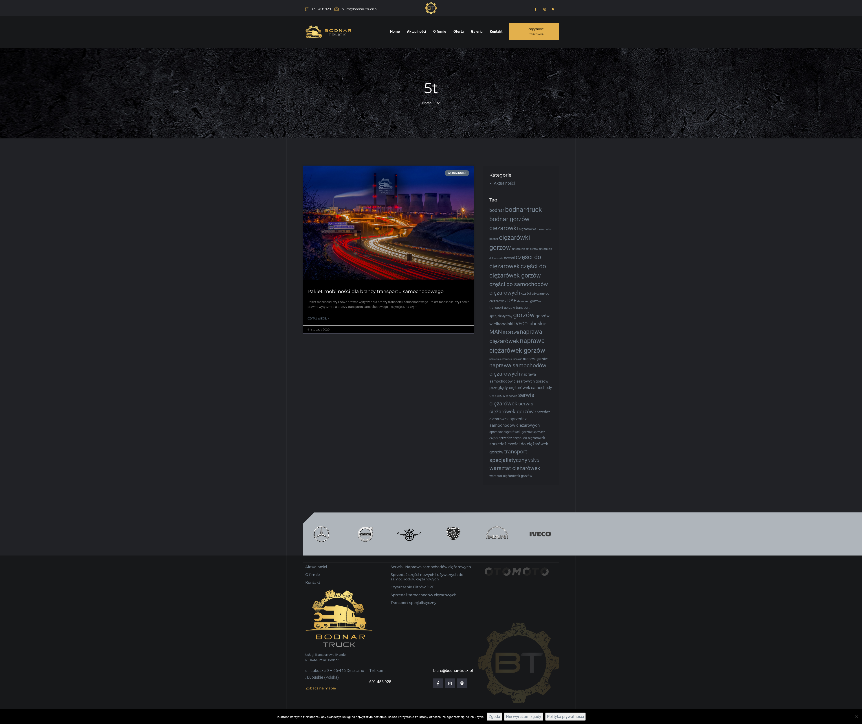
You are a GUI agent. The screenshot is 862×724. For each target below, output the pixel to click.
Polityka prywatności (565, 716)
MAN (495, 331)
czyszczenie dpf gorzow (525, 248)
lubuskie (537, 323)
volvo (533, 460)
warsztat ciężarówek (514, 468)
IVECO (521, 323)
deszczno (523, 301)
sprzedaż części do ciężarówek (522, 438)
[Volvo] (365, 534)
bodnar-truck (523, 209)
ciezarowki (503, 228)
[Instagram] (450, 683)
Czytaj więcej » (319, 318)
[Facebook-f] (438, 683)
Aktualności (504, 183)
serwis (513, 396)
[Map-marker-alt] (462, 683)
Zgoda (494, 716)
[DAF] (409, 534)
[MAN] (496, 534)
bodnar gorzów (509, 219)
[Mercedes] (321, 534)
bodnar (496, 210)
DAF (511, 300)
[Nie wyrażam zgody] (856, 716)
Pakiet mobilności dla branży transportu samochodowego (376, 291)
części (509, 258)
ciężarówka (527, 229)
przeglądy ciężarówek (509, 387)
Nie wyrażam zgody (523, 716)
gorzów (524, 315)
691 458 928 (380, 681)
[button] (534, 32)
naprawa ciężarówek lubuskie (505, 359)
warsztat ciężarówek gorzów (510, 476)
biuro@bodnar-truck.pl (453, 670)
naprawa (511, 332)
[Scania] (453, 534)
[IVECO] (540, 534)
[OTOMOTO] (516, 578)
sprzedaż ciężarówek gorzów (510, 432)
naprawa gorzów (535, 359)
